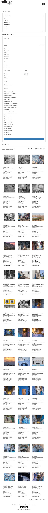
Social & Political (8, 128)
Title (6, 52)
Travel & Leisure (8, 134)
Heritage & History (8, 116)
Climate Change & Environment (11, 105)
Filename (7, 56)
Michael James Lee (9, 177)
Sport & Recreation (8, 130)
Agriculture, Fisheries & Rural (10, 93)
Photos (6, 65)
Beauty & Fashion (8, 101)
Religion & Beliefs (8, 126)
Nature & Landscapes (9, 120)
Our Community (22, 504)
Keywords (7, 50)
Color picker (27, 74)
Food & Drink (7, 115)
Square (6, 77)
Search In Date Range (9, 84)
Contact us (27, 504)
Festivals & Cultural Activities (10, 113)
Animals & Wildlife (8, 95)
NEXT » (44, 148)
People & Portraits (8, 122)
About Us (13, 504)
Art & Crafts (7, 99)
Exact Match (41, 45)
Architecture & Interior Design (10, 97)
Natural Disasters (8, 118)
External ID (7, 58)
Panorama (7, 67)
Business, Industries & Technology (11, 103)
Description (7, 54)
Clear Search (43, 31)
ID (5, 48)
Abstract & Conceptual (9, 91)
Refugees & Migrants (9, 124)
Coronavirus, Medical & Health (11, 107)
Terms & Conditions (33, 504)
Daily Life (7, 109)
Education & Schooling (9, 111)
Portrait (6, 73)
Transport (7, 132)
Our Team (17, 504)
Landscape (7, 75)
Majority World (19, 509)
